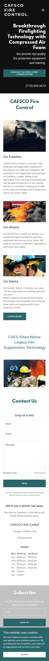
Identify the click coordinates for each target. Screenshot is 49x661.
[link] (18, 15)
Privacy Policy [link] (14, 495)
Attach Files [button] (11, 473)
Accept (24, 654)
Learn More (15, 316)
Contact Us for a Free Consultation (24, 73)
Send (24, 483)
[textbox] (24, 424)
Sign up (24, 622)
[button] (43, 10)
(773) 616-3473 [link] (36, 85)
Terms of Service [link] (29, 495)
